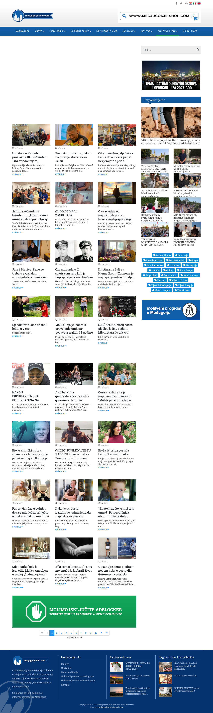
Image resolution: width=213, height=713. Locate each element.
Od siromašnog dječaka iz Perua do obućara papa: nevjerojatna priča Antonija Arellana (116, 159)
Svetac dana (170, 275)
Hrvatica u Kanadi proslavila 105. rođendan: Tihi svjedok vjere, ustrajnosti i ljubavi (29, 159)
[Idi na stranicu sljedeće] (101, 633)
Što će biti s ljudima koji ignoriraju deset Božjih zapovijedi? (185, 666)
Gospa (194, 260)
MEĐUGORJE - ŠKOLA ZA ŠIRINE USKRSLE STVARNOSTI (137, 666)
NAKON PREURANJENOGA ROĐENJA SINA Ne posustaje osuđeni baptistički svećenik (26, 400)
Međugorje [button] (57, 31)
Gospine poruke (155, 265)
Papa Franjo (186, 270)
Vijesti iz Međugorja (161, 285)
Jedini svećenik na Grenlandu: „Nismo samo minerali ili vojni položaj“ (30, 215)
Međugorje (191, 265)
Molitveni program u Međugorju (77, 676)
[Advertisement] (74, 81)
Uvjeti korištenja (69, 672)
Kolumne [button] (128, 31)
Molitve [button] (145, 31)
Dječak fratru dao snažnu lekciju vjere (30, 327)
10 (96, 632)
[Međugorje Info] (32, 15)
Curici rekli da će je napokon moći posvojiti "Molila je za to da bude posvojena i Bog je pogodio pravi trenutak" (116, 400)
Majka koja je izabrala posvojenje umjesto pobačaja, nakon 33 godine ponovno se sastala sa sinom (74, 332)
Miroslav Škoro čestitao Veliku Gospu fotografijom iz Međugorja (187, 170)
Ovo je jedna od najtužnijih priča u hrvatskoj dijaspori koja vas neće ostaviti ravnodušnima (114, 219)
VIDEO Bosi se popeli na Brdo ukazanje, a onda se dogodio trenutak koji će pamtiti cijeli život (170, 141)
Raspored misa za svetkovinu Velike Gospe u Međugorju (152, 217)
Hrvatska (174, 265)
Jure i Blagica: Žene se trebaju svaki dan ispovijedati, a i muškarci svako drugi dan (30, 275)
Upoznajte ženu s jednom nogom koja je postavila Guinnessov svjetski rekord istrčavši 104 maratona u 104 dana (116, 574)
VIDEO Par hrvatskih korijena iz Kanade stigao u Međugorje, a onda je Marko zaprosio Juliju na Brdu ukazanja (187, 220)
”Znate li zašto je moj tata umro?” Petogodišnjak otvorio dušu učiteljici (116, 512)
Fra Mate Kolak (177, 260)
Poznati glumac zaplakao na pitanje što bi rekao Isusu (73, 157)
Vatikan (161, 280)
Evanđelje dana (154, 260)
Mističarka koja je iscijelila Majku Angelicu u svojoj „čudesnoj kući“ (30, 570)
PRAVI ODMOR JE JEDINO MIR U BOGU (137, 677)
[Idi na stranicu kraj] (106, 633)
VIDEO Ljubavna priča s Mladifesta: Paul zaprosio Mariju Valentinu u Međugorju (154, 194)
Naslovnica (22, 31)
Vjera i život (190, 31)
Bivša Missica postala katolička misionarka (113, 452)
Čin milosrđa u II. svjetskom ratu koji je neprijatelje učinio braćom (74, 273)
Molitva (155, 270)
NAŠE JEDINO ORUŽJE (185, 675)
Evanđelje (183, 255)
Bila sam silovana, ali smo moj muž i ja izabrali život (73, 568)
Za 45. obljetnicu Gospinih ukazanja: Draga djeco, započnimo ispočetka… (137, 691)
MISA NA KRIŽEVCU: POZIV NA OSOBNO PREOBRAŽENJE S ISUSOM (185, 243)
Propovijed (151, 275)
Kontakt (65, 684)
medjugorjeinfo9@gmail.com (110, 707)
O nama (65, 663)
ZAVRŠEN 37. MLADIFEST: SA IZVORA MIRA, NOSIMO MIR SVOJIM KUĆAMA (154, 243)
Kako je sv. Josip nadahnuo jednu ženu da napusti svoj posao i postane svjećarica (73, 514)
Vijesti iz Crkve (179, 280)
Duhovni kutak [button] (167, 31)
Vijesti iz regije (185, 285)
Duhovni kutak (163, 255)
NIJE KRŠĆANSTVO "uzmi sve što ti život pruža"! (186, 689)
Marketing (66, 668)
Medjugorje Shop (106, 31)
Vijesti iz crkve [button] (80, 31)
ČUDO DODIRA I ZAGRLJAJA (66, 213)
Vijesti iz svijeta (163, 290)
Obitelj (169, 270)
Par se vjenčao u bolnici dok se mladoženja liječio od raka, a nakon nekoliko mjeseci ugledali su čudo (30, 514)
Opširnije (16, 174)
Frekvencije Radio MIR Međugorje (78, 680)
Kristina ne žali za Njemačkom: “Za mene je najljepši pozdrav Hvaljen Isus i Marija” (116, 275)
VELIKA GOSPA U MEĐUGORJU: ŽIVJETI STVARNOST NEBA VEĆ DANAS (154, 170)
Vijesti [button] (38, 31)
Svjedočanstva (191, 275)
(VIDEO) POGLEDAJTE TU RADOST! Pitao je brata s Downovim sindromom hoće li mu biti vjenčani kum (73, 458)
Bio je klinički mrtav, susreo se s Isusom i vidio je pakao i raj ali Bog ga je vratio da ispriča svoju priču (30, 458)
